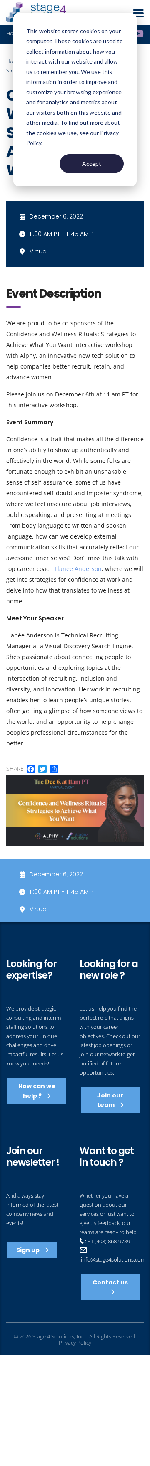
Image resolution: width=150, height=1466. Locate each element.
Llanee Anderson (78, 569)
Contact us (110, 1282)
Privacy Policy (75, 1342)
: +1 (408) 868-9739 (107, 1241)
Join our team (110, 1100)
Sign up (28, 1250)
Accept (91, 163)
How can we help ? (36, 1091)
